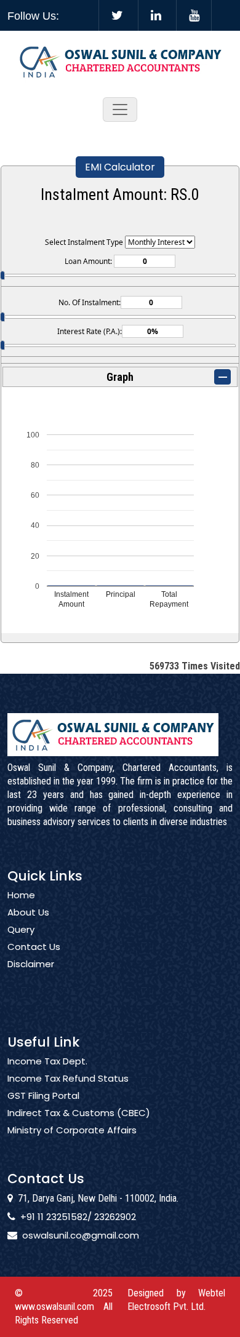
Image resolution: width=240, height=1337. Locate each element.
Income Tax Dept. (47, 1061)
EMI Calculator (120, 167)
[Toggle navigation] (120, 109)
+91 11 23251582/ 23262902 (78, 1216)
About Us (28, 912)
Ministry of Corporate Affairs (72, 1130)
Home (21, 895)
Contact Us (33, 947)
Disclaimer (30, 964)
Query (20, 930)
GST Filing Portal (43, 1096)
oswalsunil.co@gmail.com (80, 1235)
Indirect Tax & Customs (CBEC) (78, 1113)
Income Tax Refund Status (68, 1078)
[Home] (120, 60)
